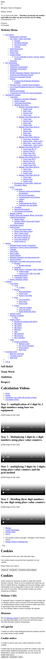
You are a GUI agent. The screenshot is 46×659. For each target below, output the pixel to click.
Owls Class (27, 115)
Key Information (11, 63)
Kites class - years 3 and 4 (32, 143)
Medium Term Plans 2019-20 (29, 175)
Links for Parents (25, 309)
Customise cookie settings (27, 570)
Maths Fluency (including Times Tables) (28, 269)
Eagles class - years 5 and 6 (33, 145)
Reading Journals (25, 265)
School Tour (14, 53)
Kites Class (27, 111)
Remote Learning (16, 213)
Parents (7, 243)
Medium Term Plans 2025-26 (29, 117)
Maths (21, 201)
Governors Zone (11, 352)
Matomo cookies (12, 618)
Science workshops (21, 342)
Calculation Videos (21, 277)
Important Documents (22, 209)
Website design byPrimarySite (16, 542)
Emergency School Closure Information (24, 247)
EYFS (12, 187)
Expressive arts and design (28, 205)
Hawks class (27, 131)
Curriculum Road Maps (22, 103)
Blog (16, 318)
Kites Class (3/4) (29, 153)
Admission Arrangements (19, 67)
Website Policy (10, 532)
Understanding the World (28, 203)
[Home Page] (2, 4)
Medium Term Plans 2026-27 (29, 107)
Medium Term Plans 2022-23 (29, 147)
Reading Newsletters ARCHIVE (25, 322)
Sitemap (8, 528)
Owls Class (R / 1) (29, 149)
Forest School (15, 227)
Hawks (16, 289)
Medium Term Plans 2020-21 (29, 167)
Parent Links (23, 293)
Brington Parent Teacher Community (23, 245)
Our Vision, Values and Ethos (20, 39)
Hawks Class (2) (29, 151)
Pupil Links (23, 301)
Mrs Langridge (19, 338)
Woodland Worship (21, 43)
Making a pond (24, 344)
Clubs (12, 340)
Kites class (27, 133)
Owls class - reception (31, 139)
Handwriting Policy (21, 275)
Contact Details (15, 55)
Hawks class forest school (23, 231)
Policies (12, 79)
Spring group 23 (20, 241)
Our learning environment (23, 211)
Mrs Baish (18, 324)
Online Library (15, 320)
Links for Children (25, 307)
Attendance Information (18, 69)
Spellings (17, 267)
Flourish (17, 41)
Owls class (27, 129)
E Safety (22, 287)
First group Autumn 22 (22, 235)
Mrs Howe (18, 328)
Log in (7, 362)
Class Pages (14, 283)
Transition (17, 207)
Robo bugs (22, 350)
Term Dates (14, 251)
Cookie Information (12, 530)
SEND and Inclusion (17, 91)
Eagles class (27, 135)
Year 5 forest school (21, 233)
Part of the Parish (20, 45)
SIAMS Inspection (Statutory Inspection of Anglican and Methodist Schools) (25, 74)
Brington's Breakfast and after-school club (24, 257)
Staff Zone (13, 358)
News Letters (14, 253)
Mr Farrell (17, 326)
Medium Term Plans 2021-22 (29, 157)
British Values (19, 219)
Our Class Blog (24, 299)
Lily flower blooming (26, 346)
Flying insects (23, 348)
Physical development (26, 195)
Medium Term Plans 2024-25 (29, 127)
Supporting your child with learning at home (25, 261)
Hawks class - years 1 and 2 (33, 141)
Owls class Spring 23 (21, 239)
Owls (16, 285)
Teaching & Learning (12, 95)
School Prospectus (16, 49)
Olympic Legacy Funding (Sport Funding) (25, 85)
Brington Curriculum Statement (25, 99)
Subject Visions (19, 101)
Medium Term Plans (21, 105)
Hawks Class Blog (25, 295)
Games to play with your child (29, 273)
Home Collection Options (19, 279)
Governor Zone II (16, 356)
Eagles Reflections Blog (27, 312)
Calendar (13, 249)
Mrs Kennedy (19, 334)
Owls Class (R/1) (29, 159)
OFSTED (13, 71)
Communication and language (29, 197)
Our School (9, 35)
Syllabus (17, 47)
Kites (16, 297)
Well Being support (16, 225)
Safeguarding (14, 65)
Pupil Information (25, 291)
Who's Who (14, 51)
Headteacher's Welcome (18, 37)
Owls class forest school (22, 229)
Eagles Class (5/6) (29, 155)
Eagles (16, 305)
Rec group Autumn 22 (22, 237)
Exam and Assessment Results (20, 77)
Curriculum (14, 97)
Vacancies (13, 61)
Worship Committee (17, 316)
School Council (15, 314)
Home (7, 393)
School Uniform (15, 259)
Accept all (13, 570)
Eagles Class (27, 109)
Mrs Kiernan (18, 336)
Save (20, 657)
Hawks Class (27, 113)
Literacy (22, 199)
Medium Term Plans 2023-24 (29, 137)
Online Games (24, 271)
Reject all (5, 570)
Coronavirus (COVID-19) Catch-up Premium (26, 93)
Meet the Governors (17, 354)
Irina (16, 332)
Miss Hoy (17, 330)
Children (8, 281)
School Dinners (15, 255)
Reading (17, 263)
